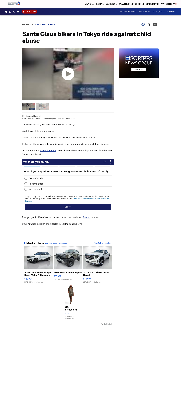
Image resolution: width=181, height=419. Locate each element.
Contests (171, 11)
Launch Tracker (144, 11)
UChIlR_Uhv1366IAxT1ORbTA (18, 12)
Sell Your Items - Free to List (56, 244)
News (26, 24)
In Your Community (128, 11)
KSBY (14, 12)
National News (44, 24)
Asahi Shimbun (48, 150)
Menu (88, 4)
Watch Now (167, 4)
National (111, 4)
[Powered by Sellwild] (108, 324)
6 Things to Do (159, 11)
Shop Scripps (150, 4)
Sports (136, 4)
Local (100, 4)
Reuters (86, 217)
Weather (124, 4)
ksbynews (6, 12)
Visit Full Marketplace (103, 243)
